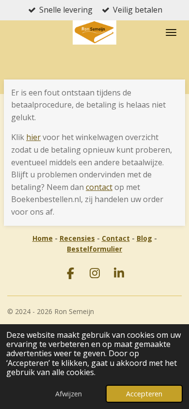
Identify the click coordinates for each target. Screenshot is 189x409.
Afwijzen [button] (68, 393)
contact (99, 187)
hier (33, 137)
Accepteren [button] (144, 393)
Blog (144, 238)
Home (42, 238)
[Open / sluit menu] (171, 32)
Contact (116, 238)
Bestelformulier (94, 248)
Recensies (77, 238)
